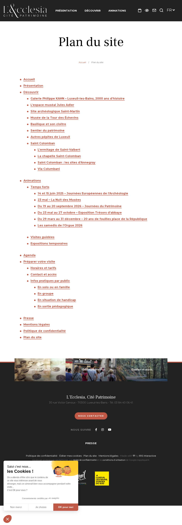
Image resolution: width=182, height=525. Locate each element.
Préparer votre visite (39, 261)
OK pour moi (65, 507)
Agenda (29, 255)
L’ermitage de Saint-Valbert (59, 149)
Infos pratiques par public (50, 280)
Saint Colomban (43, 143)
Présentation (66, 10)
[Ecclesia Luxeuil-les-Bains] (25, 11)
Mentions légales (36, 324)
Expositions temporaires (49, 243)
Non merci (16, 507)
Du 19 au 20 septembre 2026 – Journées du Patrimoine (80, 206)
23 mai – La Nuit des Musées (59, 199)
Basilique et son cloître (48, 124)
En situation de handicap (57, 300)
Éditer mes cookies (70, 455)
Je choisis (40, 507)
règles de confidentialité (85, 460)
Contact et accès (44, 274)
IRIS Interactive (147, 455)
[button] (7, 519)
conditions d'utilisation (114, 460)
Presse (28, 318)
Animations (117, 10)
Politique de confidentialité (44, 331)
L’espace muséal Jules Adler (52, 105)
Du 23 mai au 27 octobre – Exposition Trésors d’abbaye (80, 212)
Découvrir (93, 10)
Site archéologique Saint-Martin (55, 111)
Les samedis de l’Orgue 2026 (60, 225)
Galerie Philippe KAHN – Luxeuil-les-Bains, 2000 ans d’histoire (78, 98)
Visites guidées (42, 237)
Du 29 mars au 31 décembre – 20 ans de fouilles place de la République (92, 219)
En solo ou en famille (54, 287)
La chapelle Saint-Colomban (59, 156)
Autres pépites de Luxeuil (50, 137)
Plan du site (32, 337)
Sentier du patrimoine (48, 130)
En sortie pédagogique (55, 306)
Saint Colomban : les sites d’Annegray (66, 162)
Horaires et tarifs (43, 268)
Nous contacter (91, 416)
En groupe (45, 293)
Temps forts (40, 187)
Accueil (82, 62)
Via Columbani (49, 169)
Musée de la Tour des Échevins (54, 117)
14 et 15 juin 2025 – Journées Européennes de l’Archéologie (83, 193)
